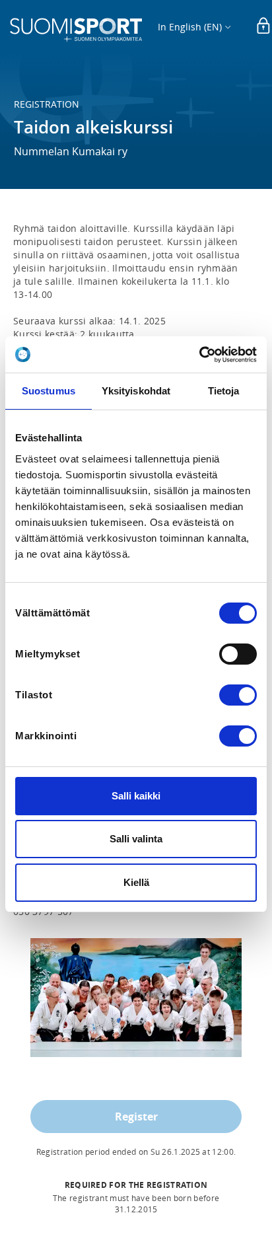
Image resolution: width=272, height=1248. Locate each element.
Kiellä (136, 882)
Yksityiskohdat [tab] (136, 390)
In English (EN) (190, 26)
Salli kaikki (136, 795)
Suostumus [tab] (48, 390)
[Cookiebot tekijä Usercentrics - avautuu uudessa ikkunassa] (199, 354)
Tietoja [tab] (224, 390)
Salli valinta (136, 838)
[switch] (238, 654)
